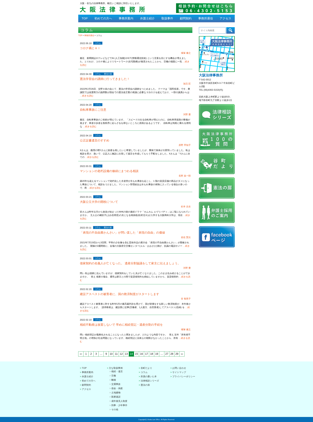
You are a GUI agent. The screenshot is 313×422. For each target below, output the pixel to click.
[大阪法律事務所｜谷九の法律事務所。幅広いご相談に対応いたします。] (112, 11)
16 (141, 354)
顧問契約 (186, 18)
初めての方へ (103, 18)
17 (146, 354)
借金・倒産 (117, 388)
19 (156, 354)
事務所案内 (126, 18)
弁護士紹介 (147, 18)
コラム (98, 43)
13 (126, 354)
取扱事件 (167, 18)
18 (151, 354)
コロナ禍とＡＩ (90, 48)
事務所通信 (205, 18)
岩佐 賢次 (186, 237)
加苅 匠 (187, 83)
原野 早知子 (185, 145)
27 (166, 354)
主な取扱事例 (116, 368)
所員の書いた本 (149, 376)
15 (136, 354)
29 (176, 354)
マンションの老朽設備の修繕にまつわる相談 (109, 171)
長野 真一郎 (185, 175)
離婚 (113, 380)
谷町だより (146, 368)
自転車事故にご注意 (93, 109)
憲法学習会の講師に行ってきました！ (105, 79)
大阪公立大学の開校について (99, 201)
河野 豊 (187, 114)
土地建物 (115, 392)
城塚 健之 (186, 53)
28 (171, 354)
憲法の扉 (108, 74)
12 (121, 354)
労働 (113, 375)
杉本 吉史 (186, 206)
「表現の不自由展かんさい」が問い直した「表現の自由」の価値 (122, 232)
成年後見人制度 (119, 401)
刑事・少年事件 (119, 405)
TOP (85, 18)
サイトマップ (179, 372)
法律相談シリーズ (150, 380)
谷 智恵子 (186, 298)
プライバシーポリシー (183, 376)
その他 (114, 409)
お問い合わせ (179, 368)
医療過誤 (115, 396)
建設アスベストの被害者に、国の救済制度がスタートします (119, 294)
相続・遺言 (117, 371)
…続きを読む (87, 95)
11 (116, 354)
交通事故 (115, 384)
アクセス (225, 18)
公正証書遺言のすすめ (94, 140)
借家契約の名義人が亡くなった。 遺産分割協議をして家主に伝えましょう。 (130, 263)
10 (111, 354)
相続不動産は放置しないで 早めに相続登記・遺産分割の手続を (121, 324)
